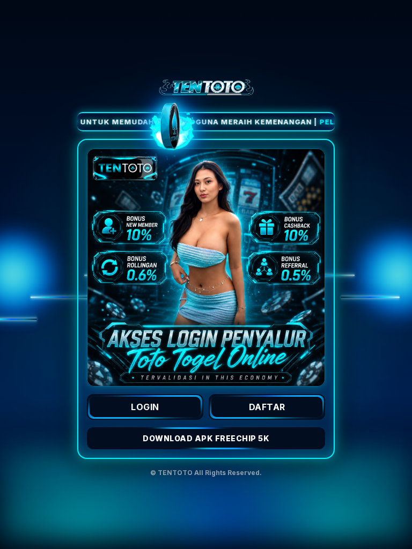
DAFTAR (267, 407)
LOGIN (145, 407)
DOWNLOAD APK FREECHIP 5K (206, 438)
